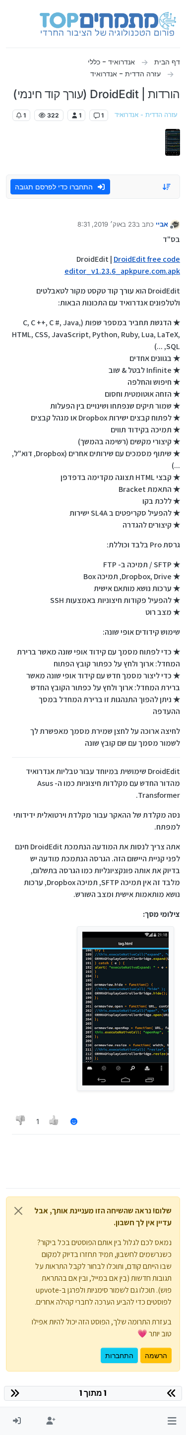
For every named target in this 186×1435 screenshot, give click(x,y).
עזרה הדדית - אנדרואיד (146, 115)
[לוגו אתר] (108, 24)
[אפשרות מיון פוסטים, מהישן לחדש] (167, 187)
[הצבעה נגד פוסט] (21, 1121)
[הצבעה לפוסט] (54, 1121)
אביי (162, 224)
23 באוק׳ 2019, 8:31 (106, 224)
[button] (172, 1421)
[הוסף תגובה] (74, 1121)
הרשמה (156, 1355)
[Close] (18, 1211)
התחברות (119, 1355)
